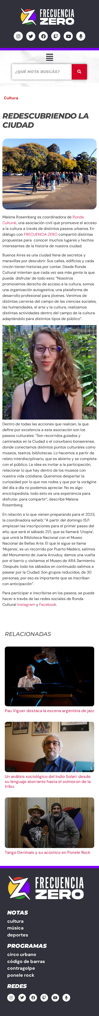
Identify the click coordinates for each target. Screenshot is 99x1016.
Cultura (11, 97)
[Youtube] (68, 36)
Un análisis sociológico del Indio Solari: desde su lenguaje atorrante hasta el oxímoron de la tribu (48, 781)
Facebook (47, 604)
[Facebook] (43, 36)
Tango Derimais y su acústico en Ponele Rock (47, 852)
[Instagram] (18, 36)
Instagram (26, 604)
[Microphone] (80, 36)
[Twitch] (55, 36)
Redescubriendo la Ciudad (45, 120)
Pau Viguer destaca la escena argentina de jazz (49, 710)
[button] (49, 57)
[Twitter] (30, 36)
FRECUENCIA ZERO (40, 234)
